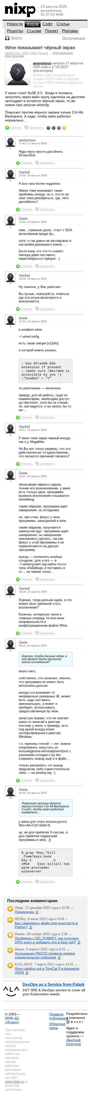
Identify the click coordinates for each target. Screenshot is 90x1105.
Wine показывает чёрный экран (40, 47)
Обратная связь (57, 1026)
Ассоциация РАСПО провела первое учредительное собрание (45, 955)
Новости (15, 24)
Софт (47, 24)
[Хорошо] (59, 128)
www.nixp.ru (14, 1081)
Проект (51, 31)
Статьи (63, 24)
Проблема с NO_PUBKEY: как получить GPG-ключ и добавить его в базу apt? (47, 940)
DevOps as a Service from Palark (53, 984)
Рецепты (15, 31)
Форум (32, 24)
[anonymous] (17, 84)
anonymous (42, 63)
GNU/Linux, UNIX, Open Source (26, 53)
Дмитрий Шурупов (73, 1042)
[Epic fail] (48, 128)
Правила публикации (58, 1016)
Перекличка (24, 912)
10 (10, 797)
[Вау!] (64, 128)
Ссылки (34, 31)
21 (40, 912)
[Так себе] (54, 128)
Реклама (70, 31)
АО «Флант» (12, 1020)
